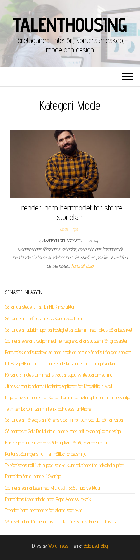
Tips (75, 229)
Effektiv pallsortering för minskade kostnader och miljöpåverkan (60, 363)
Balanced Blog (95, 546)
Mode (64, 229)
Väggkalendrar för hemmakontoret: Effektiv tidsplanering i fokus (60, 522)
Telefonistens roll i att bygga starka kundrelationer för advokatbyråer (64, 465)
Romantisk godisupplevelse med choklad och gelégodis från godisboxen (68, 352)
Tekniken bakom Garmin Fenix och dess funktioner (48, 409)
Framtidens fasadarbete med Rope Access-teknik (48, 499)
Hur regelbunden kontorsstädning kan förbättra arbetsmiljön (56, 443)
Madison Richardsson (64, 240)
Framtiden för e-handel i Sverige (33, 476)
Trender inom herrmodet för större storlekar (70, 212)
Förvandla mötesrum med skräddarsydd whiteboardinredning (59, 375)
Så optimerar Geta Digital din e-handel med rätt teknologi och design (63, 431)
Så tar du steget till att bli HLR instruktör (40, 307)
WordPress (58, 546)
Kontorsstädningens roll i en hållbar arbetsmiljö (45, 454)
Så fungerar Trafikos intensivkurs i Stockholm (45, 318)
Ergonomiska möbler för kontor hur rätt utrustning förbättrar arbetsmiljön (68, 397)
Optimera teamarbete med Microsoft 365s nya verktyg (52, 488)
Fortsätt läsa (82, 266)
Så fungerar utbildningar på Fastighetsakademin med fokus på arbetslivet (68, 330)
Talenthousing (70, 24)
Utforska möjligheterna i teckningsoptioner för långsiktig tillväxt (58, 386)
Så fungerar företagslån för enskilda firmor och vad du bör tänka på (64, 420)
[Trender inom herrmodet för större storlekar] (70, 164)
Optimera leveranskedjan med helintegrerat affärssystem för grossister (66, 341)
